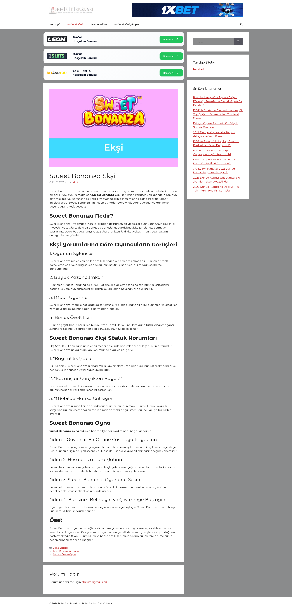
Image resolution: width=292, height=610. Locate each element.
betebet (198, 69)
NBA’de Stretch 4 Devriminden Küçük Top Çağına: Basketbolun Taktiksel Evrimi (218, 114)
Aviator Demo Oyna (64, 554)
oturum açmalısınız (94, 581)
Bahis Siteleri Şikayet (126, 24)
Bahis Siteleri (75, 24)
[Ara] (238, 41)
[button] (241, 24)
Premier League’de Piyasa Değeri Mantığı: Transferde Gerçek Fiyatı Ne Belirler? (217, 101)
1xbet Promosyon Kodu (66, 551)
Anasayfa (55, 24)
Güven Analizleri (98, 24)
